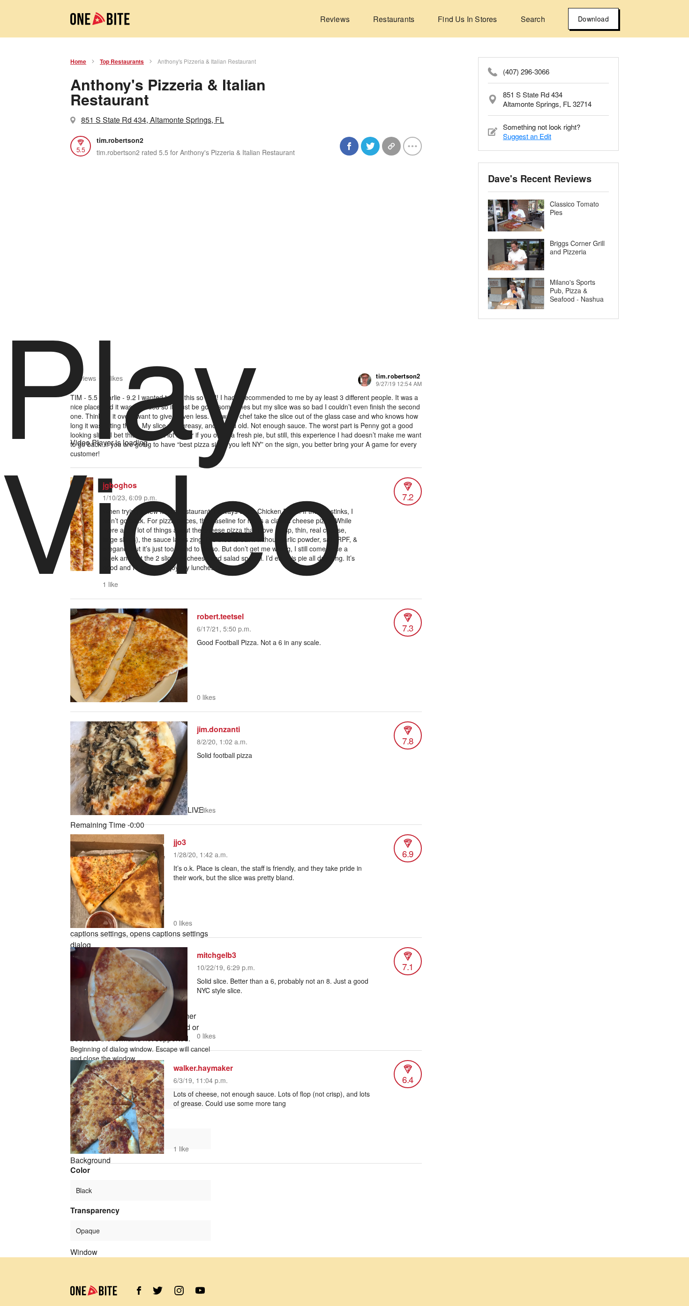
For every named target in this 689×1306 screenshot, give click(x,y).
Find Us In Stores (467, 19)
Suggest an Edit (527, 136)
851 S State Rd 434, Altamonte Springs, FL (152, 119)
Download (593, 18)
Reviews (335, 19)
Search (533, 19)
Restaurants (393, 19)
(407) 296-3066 (526, 71)
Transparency (95, 1210)
